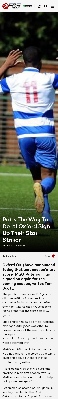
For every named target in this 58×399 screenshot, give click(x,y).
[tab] (39, 6)
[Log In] (39, 6)
